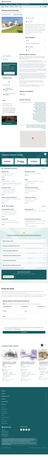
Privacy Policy (31, 447)
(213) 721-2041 (9, 276)
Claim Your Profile (9, 73)
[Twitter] (26, 430)
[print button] (40, 6)
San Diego (17, 4)
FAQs (20, 6)
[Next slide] (45, 154)
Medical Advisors (4, 413)
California (11, 4)
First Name (5, 311)
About (3, 6)
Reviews (16, 6)
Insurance (7, 6)
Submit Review (24, 332)
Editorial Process (4, 409)
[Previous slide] (42, 154)
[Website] (9, 82)
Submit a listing (4, 421)
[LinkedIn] (29, 430)
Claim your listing (4, 423)
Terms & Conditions (38, 447)
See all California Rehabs (6, 123)
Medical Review (4, 411)
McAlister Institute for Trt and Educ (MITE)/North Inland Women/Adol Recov (9, 364)
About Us (3, 407)
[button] (4, 15)
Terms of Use (17, 329)
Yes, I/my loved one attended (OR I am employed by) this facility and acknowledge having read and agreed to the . (23, 328)
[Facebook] (21, 430)
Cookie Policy (44, 447)
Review (4, 316)
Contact (3, 415)
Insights (3, 419)
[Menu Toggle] (44, 1)
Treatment (12, 6)
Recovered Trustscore (5, 417)
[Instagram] (24, 430)
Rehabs (6, 4)
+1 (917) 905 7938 (5, 435)
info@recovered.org (5, 434)
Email (25, 311)
